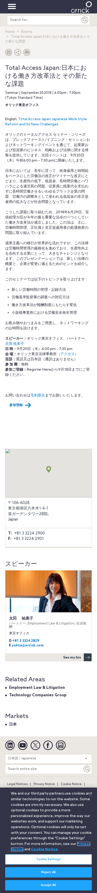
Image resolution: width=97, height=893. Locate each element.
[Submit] (85, 20)
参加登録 (16, 405)
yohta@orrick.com (28, 645)
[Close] (90, 794)
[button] (17, 53)
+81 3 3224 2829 (25, 641)
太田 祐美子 (47, 622)
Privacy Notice (44, 784)
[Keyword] (87, 769)
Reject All (48, 872)
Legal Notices (17, 784)
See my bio (72, 658)
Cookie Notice (71, 784)
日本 (13, 724)
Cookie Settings (48, 859)
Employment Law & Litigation (37, 687)
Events (26, 32)
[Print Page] (27, 53)
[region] (48, 840)
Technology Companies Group (37, 695)
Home (10, 32)
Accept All (48, 885)
